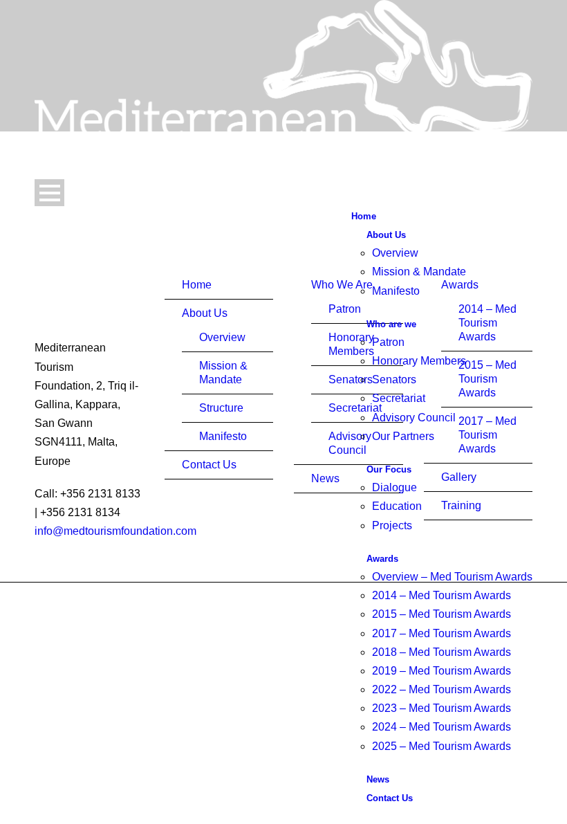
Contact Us (389, 798)
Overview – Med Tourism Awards (452, 577)
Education (397, 506)
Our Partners (403, 436)
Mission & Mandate (419, 271)
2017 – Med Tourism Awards (441, 633)
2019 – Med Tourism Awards (441, 671)
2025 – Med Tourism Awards (441, 746)
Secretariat (398, 398)
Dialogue (394, 487)
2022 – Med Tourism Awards (441, 689)
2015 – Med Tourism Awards (441, 614)
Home (363, 216)
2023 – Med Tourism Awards (441, 708)
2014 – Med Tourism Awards (441, 595)
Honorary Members (419, 361)
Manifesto (396, 291)
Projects (392, 525)
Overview (395, 253)
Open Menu (49, 192)
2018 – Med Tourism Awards (441, 652)
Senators (394, 379)
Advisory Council (414, 417)
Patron (388, 342)
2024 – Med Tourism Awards (441, 727)
